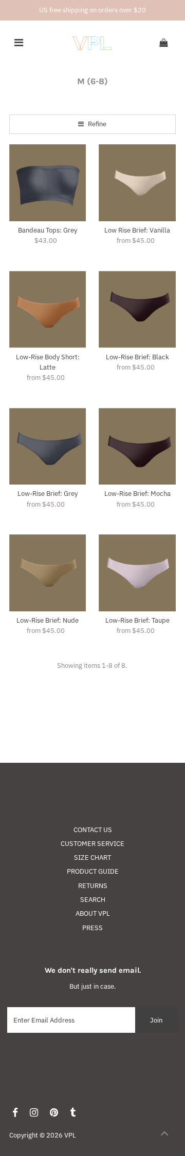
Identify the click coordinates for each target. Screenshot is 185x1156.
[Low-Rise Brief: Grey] (47, 446)
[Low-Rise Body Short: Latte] (47, 309)
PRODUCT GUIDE (93, 871)
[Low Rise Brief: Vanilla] (137, 182)
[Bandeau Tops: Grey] (47, 182)
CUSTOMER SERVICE (92, 843)
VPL (70, 1135)
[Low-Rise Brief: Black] (137, 309)
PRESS (92, 927)
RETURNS (92, 885)
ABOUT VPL (93, 913)
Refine (96, 124)
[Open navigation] (19, 43)
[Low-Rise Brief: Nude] (47, 572)
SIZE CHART (92, 857)
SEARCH (92, 899)
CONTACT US (92, 829)
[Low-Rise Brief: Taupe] (137, 572)
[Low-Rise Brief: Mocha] (137, 446)
